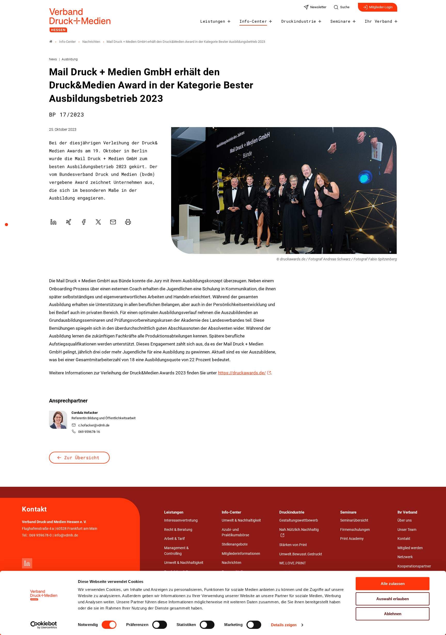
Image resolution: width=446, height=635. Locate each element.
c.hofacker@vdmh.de (93, 425)
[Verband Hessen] (51, 41)
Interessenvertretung (181, 520)
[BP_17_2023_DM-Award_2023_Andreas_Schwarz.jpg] (284, 190)
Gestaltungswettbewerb (298, 520)
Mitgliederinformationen (241, 553)
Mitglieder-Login (381, 7)
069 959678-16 (89, 432)
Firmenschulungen (355, 529)
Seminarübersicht (354, 520)
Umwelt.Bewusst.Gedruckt (300, 554)
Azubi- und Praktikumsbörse (235, 532)
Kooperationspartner (414, 566)
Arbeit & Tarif (174, 539)
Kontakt (403, 539)
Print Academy (352, 539)
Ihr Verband (378, 21)
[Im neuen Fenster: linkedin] (27, 563)
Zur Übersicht (82, 457)
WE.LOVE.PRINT (292, 563)
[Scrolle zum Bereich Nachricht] (9, 226)
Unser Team (406, 529)
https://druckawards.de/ (242, 372)
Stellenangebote (235, 544)
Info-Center (253, 21)
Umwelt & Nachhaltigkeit (183, 562)
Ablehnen (392, 614)
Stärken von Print (293, 545)
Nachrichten (231, 562)
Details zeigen (284, 625)
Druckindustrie (298, 21)
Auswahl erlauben (392, 599)
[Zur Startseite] (80, 20)
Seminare (340, 21)
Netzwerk (405, 557)
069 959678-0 (40, 535)
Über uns (404, 520)
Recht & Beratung (178, 529)
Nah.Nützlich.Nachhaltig (299, 529)
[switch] (159, 625)
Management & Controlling (176, 551)
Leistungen (212, 21)
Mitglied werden (410, 548)
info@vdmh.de (66, 535)
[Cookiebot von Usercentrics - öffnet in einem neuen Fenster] (43, 625)
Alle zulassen (393, 583)
